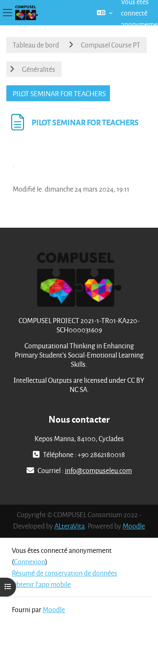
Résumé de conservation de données (64, 573)
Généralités (38, 69)
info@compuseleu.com (98, 470)
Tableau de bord (36, 45)
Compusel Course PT (110, 45)
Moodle (134, 526)
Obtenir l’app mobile (41, 584)
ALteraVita (69, 526)
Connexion (29, 561)
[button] (105, 12)
